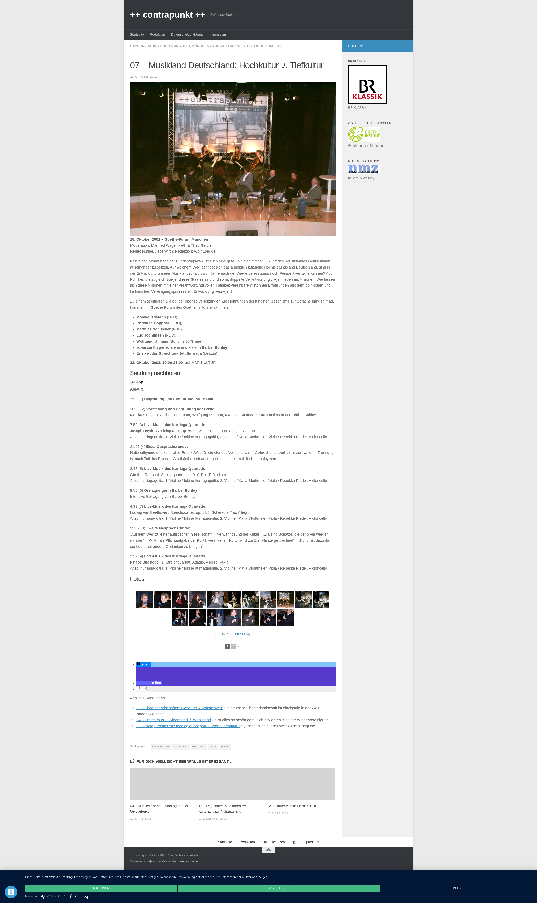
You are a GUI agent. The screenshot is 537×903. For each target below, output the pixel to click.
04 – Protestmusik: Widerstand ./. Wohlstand (173, 720)
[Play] (136, 383)
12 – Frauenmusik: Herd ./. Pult (291, 806)
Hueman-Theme (188, 861)
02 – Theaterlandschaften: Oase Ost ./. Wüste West (179, 708)
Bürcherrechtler (161, 746)
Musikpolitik (199, 746)
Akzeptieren (279, 888)
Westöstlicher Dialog (259, 46)
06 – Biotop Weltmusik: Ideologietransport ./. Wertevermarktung (189, 726)
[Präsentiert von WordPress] (150, 861)
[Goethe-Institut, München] (364, 140)
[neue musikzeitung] (364, 173)
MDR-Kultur (223, 46)
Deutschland (181, 746)
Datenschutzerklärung (187, 34)
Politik (213, 746)
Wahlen (224, 746)
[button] (143, 664)
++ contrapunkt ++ (167, 15)
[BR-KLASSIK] (367, 102)
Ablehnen (101, 888)
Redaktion (157, 34)
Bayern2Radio (143, 46)
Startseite (137, 34)
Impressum (218, 34)
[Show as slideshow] (232, 634)
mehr (456, 888)
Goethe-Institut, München (184, 46)
